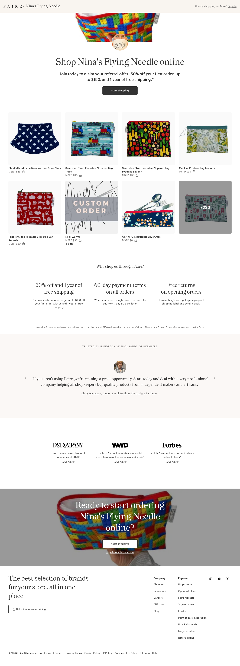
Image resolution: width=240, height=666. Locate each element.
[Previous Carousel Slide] (26, 378)
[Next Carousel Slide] (214, 378)
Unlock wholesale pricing (31, 609)
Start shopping (120, 90)
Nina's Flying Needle (142, 327)
